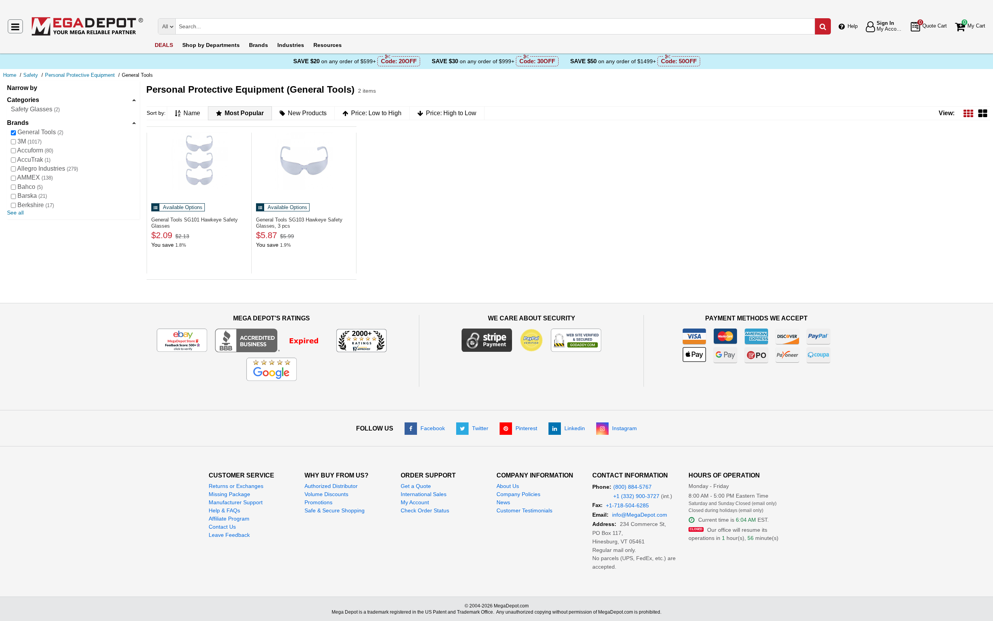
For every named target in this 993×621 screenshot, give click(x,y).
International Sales (423, 494)
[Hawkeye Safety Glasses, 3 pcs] (303, 160)
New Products (307, 113)
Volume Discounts (326, 494)
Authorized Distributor (331, 486)
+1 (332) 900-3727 (636, 496)
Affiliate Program (229, 518)
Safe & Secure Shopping (334, 510)
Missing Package (229, 494)
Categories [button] (23, 100)
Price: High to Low (451, 113)
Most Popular (244, 113)
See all (15, 212)
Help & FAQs (224, 510)
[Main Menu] (15, 26)
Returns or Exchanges (236, 486)
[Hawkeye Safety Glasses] (199, 160)
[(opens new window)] (272, 340)
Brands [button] (18, 122)
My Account (415, 502)
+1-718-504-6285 (627, 505)
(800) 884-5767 (632, 487)
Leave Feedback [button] (229, 535)
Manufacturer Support (236, 502)
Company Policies (518, 494)
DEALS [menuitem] (164, 45)
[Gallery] (983, 113)
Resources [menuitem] (327, 45)
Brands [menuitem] (258, 45)
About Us (507, 486)
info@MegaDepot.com (639, 515)
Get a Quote (416, 486)
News (503, 502)
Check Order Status (425, 510)
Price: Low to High (376, 113)
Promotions (318, 502)
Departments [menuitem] (211, 45)
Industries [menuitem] (290, 45)
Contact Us (222, 527)
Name (191, 113)
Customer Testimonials (524, 510)
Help (853, 26)
